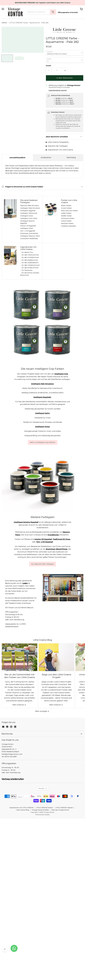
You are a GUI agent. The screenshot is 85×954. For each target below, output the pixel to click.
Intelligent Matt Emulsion (30, 208)
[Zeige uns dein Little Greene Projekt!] (56, 657)
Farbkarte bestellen (68, 226)
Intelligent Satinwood (28, 213)
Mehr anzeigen (41, 711)
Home (4, 23)
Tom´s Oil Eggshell (27, 231)
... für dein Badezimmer (29, 260)
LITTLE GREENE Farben (44, 807)
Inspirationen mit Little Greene (60, 150)
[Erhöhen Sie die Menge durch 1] (65, 70)
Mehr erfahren (18, 705)
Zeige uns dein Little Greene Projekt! (56, 675)
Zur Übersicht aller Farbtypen (42, 564)
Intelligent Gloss (26, 216)
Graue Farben (66, 221)
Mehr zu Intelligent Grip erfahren (42, 442)
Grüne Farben (66, 208)
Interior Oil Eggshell (28, 226)
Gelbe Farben (66, 213)
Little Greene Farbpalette (58, 142)
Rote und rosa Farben (69, 211)
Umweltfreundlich (17, 158)
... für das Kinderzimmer (29, 268)
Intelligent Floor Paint (28, 218)
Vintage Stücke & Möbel (40, 810)
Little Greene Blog (22, 810)
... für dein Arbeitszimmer (30, 265)
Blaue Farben (66, 206)
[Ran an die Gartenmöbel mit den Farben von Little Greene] (19, 657)
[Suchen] (53, 11)
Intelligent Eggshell (27, 211)
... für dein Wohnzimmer (29, 255)
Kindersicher (46, 157)
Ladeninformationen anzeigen (58, 90)
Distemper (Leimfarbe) (29, 233)
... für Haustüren (26, 270)
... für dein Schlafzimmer (29, 257)
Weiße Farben (66, 216)
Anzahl (48, 65)
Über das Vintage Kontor (60, 810)
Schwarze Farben (67, 218)
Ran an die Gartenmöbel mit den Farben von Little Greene (19, 675)
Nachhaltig (71, 157)
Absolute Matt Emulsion (29, 206)
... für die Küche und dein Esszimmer (29, 274)
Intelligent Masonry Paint (30, 236)
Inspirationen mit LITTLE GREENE (21, 807)
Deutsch (41, 788)
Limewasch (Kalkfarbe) (29, 238)
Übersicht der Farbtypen (58, 146)
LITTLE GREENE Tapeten (64, 807)
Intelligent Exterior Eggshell (27, 222)
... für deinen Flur (26, 252)
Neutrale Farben (67, 223)
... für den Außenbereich (29, 263)
